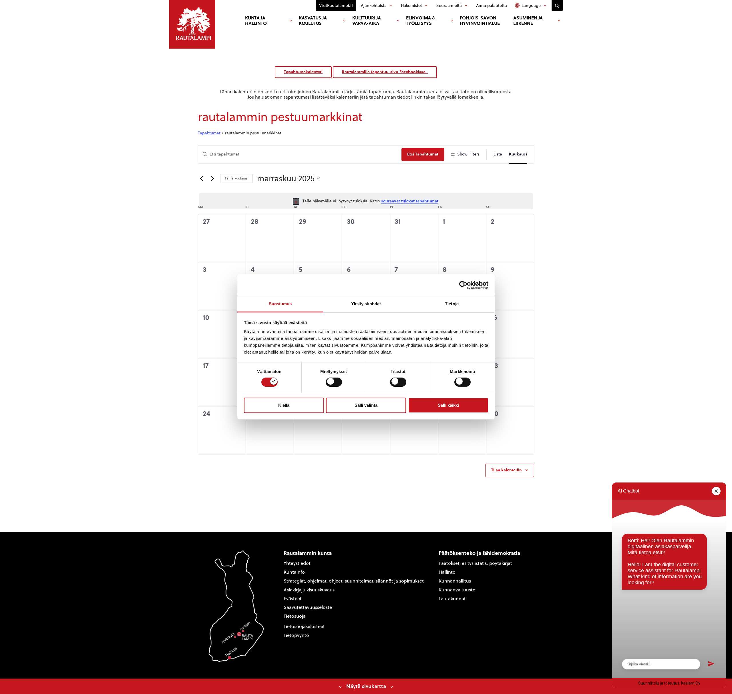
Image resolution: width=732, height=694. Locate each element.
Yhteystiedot (297, 563)
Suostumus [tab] (280, 303)
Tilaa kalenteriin (506, 470)
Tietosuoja (295, 616)
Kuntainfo (294, 572)
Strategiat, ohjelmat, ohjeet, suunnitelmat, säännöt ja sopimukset (354, 581)
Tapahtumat (209, 133)
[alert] (366, 201)
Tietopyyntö (296, 635)
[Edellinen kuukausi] (201, 178)
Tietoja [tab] (452, 303)
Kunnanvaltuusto (457, 590)
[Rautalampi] (192, 24)
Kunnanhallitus (455, 581)
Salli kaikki (448, 405)
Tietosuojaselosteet (304, 626)
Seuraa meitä (449, 5)
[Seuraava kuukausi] (212, 178)
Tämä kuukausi (236, 178)
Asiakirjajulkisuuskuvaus (309, 590)
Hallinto (447, 572)
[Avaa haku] (557, 5)
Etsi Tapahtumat (422, 154)
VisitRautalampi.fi (336, 5)
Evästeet (293, 598)
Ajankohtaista (374, 5)
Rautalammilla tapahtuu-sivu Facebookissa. (385, 71)
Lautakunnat (452, 598)
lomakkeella (470, 97)
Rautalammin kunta (308, 553)
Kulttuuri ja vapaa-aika (366, 20)
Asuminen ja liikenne (528, 20)
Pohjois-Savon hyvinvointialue (480, 20)
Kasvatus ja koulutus (313, 20)
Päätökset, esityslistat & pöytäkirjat (475, 563)
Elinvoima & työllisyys (420, 20)
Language (531, 5)
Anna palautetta (491, 5)
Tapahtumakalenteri (303, 71)
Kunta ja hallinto (255, 20)
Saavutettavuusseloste (308, 607)
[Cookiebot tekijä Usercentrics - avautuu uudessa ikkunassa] (463, 285)
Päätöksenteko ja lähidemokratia (479, 553)
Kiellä (283, 405)
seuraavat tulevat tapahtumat (409, 201)
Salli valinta (366, 405)
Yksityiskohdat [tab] (366, 303)
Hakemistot (411, 5)
